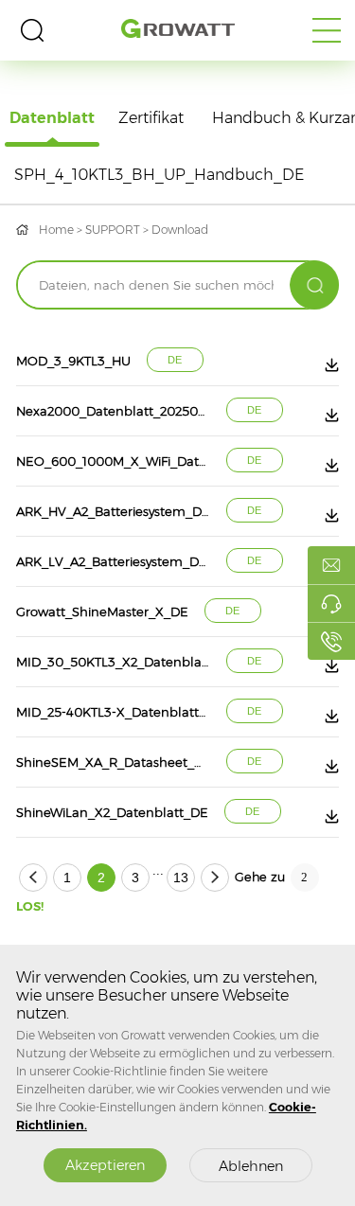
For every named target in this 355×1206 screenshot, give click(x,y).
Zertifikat (151, 118)
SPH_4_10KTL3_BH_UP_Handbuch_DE (159, 175)
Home (56, 229)
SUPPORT (112, 229)
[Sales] (331, 565)
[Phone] (331, 641)
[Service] (331, 603)
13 (180, 878)
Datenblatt (52, 118)
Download (179, 229)
